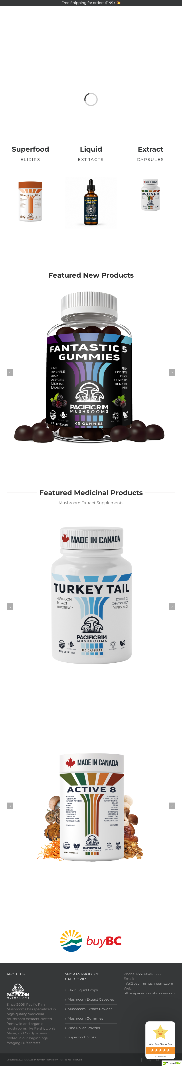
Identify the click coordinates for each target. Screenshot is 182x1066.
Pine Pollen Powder (84, 1028)
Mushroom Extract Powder (90, 1009)
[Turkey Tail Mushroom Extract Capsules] (91, 606)
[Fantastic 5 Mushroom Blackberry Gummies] (91, 372)
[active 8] (150, 179)
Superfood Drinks (82, 1037)
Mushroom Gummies (85, 1018)
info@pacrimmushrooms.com (148, 984)
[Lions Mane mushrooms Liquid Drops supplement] (91, 179)
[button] (167, 42)
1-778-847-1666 (148, 974)
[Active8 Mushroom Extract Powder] (91, 805)
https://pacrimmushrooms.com (149, 993)
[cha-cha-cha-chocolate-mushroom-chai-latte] (30, 179)
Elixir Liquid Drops (83, 990)
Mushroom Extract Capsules (91, 999)
